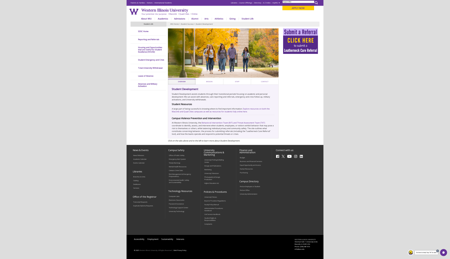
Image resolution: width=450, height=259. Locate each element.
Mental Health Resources (178, 167)
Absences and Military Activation (147, 85)
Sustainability (167, 239)
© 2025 (136, 250)
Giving (232, 18)
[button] (443, 252)
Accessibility (139, 239)
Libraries (234, 3)
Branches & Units (139, 177)
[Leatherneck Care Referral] (300, 53)
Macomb (173, 14)
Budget (242, 158)
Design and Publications (212, 166)
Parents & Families (138, 3)
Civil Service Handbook (212, 214)
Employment (152, 239)
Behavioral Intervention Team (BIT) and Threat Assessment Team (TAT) (233, 122)
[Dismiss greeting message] (437, 250)
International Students (163, 3)
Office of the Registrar (144, 196)
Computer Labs (174, 196)
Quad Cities (184, 14)
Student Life (247, 18)
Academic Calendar (140, 159)
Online (194, 14)
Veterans (180, 239)
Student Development (204, 24)
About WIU (146, 18)
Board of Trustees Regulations (215, 201)
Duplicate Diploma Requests (143, 206)
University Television (211, 173)
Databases (137, 184)
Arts (206, 18)
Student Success (187, 24)
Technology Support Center (178, 208)
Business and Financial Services (251, 161)
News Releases (138, 155)
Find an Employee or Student (250, 186)
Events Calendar (139, 163)
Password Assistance (176, 204)
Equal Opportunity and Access (250, 165)
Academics (163, 18)
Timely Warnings (174, 163)
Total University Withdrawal (150, 68)
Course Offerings (245, 3)
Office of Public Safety (176, 155)
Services (136, 188)
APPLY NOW (298, 8)
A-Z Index (267, 3)
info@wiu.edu (299, 249)
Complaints (208, 224)
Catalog (135, 180)
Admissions (179, 18)
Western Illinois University (164, 10)
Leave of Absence (145, 76)
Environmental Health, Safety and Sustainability (179, 181)
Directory (257, 3)
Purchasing (244, 173)
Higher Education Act (211, 183)
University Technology (176, 211)
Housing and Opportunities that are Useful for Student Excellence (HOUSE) (150, 49)
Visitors (150, 3)
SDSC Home (143, 31)
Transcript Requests (140, 202)
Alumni (194, 18)
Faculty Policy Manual (211, 204)
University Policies (210, 197)
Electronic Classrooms (176, 200)
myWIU (275, 3)
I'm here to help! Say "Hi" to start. (426, 252)
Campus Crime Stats (176, 170)
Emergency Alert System (177, 159)
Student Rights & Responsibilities (210, 219)
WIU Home (174, 24)
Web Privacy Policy (180, 250)
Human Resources (246, 169)
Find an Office (244, 190)
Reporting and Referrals (148, 39)
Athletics (219, 18)
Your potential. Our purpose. (154, 14)
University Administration (248, 194)
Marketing (207, 170)
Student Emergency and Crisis (151, 60)
